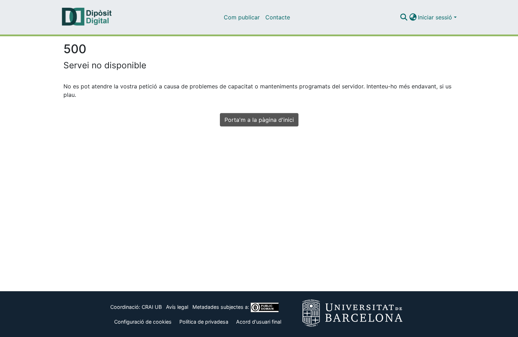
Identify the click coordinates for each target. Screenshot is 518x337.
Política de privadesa (203, 322)
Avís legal (177, 307)
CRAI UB (152, 307)
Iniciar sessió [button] (436, 17)
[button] (403, 17)
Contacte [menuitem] (277, 17)
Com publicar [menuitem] (242, 17)
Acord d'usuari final (258, 322)
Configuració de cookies (143, 322)
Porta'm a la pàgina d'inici (259, 119)
